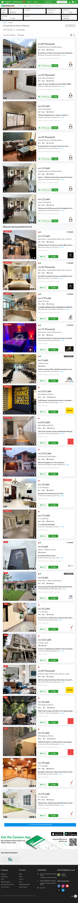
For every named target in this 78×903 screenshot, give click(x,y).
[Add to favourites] (34, 67)
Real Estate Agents (24, 884)
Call (55, 66)
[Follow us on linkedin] (63, 892)
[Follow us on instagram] (63, 887)
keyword (27, 16)
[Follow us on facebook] (59, 887)
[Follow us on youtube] (68, 887)
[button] (4, 12)
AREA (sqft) (66, 10)
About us (3, 874)
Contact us (4, 876)
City (11, 10)
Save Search (71, 25)
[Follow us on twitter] (59, 892)
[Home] (2, 2)
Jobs (2, 879)
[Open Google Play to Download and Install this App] (70, 835)
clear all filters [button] (20, 30)
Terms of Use (5, 887)
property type (51, 10)
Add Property (23, 887)
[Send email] (39, 65)
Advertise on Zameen (7, 884)
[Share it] (32, 67)
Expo (20, 882)
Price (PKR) (4, 16)
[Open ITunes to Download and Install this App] (57, 835)
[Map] (30, 67)
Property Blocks (19, 1)
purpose (4, 10)
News (21, 876)
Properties (8, 1)
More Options (66, 16)
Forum (21, 879)
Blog (20, 874)
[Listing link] (39, 53)
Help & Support (5, 882)
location (27, 10)
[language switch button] (69, 2)
